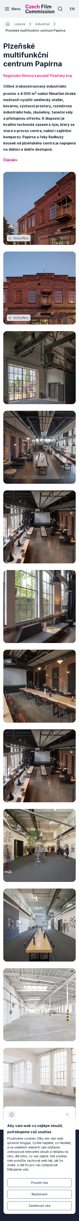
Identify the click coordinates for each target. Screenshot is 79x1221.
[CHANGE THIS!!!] (7, 23)
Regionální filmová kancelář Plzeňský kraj (37, 75)
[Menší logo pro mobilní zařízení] (39, 12)
